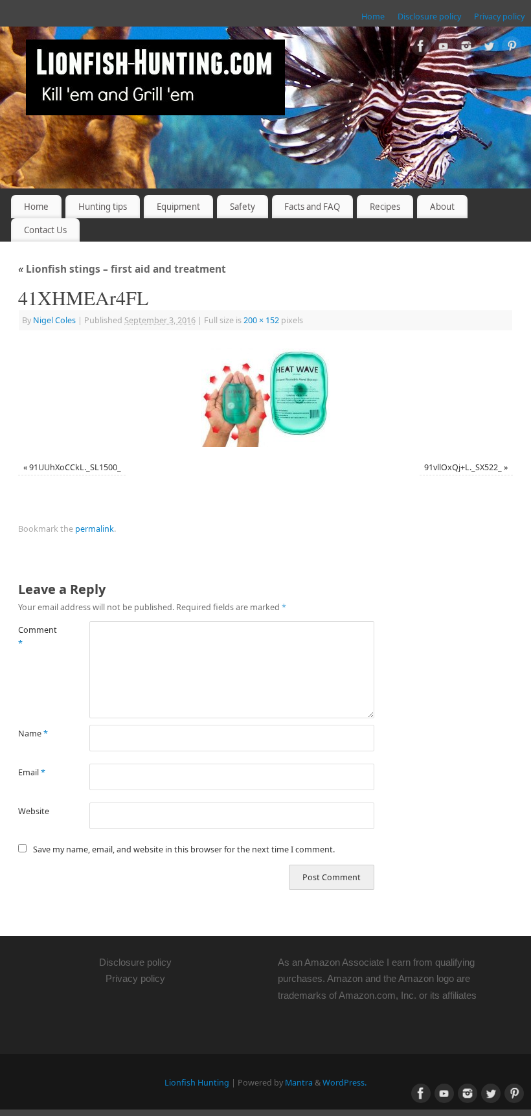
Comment (36, 636)
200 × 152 (261, 320)
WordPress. (344, 1082)
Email (31, 772)
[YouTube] (443, 48)
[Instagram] (466, 48)
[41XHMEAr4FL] (265, 397)
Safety (242, 206)
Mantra (299, 1082)
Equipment (178, 206)
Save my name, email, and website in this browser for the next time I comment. (184, 849)
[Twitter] (489, 48)
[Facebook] (421, 48)
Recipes (385, 206)
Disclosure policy (429, 16)
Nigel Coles (54, 320)
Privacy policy (499, 16)
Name (33, 733)
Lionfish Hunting (196, 1082)
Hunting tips (102, 206)
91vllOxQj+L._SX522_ (463, 467)
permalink (94, 528)
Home (373, 16)
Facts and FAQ (312, 206)
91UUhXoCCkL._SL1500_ (75, 467)
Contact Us (45, 230)
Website (33, 811)
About (442, 206)
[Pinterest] (511, 48)
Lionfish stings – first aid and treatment (122, 269)
